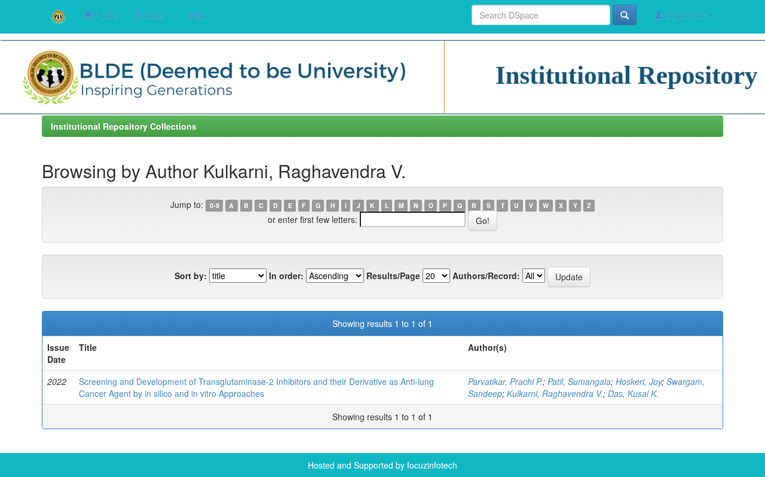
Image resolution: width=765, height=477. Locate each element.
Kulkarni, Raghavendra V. (555, 393)
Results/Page (393, 276)
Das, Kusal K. (633, 393)
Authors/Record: (486, 276)
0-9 (214, 205)
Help (198, 15)
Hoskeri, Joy (639, 381)
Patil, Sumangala (579, 381)
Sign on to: (685, 15)
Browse (150, 15)
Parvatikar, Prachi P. (505, 381)
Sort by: (191, 276)
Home (104, 15)
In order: (286, 276)
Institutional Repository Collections (124, 126)
